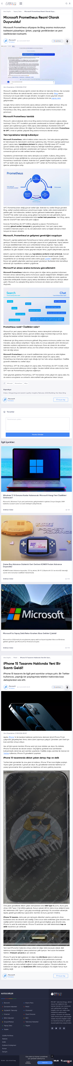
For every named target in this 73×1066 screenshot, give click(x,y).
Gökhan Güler (8, 510)
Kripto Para (29, 1003)
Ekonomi (7, 1003)
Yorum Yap (61, 400)
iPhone (11, 737)
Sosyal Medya (9, 1022)
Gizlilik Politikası (7, 1035)
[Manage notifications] (68, 1061)
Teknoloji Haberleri (31, 1022)
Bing (56, 93)
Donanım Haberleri (10, 1007)
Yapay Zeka (17, 11)
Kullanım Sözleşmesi (9, 1045)
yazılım (48, 259)
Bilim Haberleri (9, 1018)
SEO (26, 1018)
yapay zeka (56, 98)
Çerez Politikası (28, 1062)
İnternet (7, 1014)
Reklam (4, 1039)
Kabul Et (44, 1062)
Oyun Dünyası (30, 1014)
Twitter (6, 753)
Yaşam (27, 1025)
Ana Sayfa (7, 11)
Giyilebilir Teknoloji (10, 1010)
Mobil (15, 657)
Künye (4, 1048)
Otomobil (28, 1010)
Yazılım (6, 1029)
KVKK (4, 1042)
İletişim (4, 1052)
